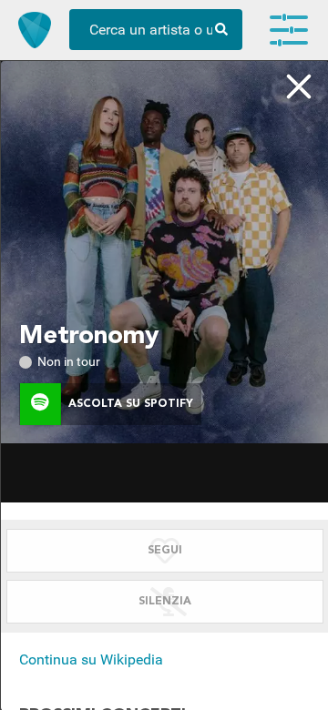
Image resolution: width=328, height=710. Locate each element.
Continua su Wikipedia (91, 659)
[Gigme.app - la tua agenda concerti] (34, 30)
